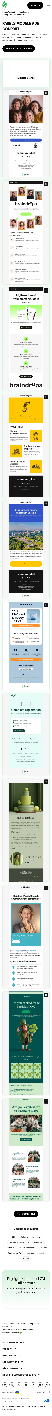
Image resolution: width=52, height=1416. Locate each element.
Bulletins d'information (30, 1237)
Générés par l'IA (14, 1253)
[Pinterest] (47, 1384)
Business (30, 1253)
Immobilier (38, 1242)
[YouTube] (40, 1384)
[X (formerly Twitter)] (19, 1384)
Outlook (44, 1248)
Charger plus (28, 1214)
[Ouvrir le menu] (48, 5)
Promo (26, 1258)
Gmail (41, 1253)
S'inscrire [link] (35, 5)
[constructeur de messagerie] (4, 5)
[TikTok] (33, 1384)
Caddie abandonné (27, 1248)
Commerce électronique (19, 1242)
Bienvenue (9, 1248)
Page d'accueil (8, 12)
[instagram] (26, 1384)
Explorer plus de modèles (18, 48)
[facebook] (4, 1384)
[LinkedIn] (11, 1384)
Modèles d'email (26, 12)
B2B (13, 1237)
